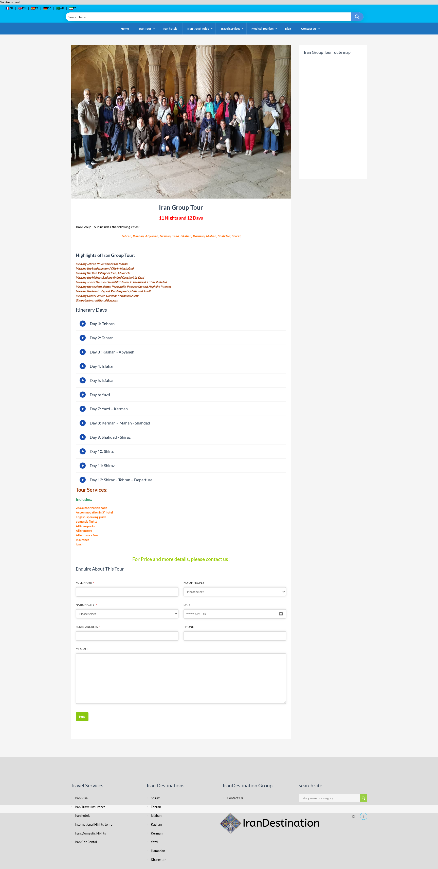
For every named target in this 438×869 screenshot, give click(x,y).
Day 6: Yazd (100, 394)
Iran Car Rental (86, 842)
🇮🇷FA (73, 8)
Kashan (156, 824)
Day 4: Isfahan (102, 366)
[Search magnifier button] (357, 16)
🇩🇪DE (47, 8)
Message (82, 648)
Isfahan (156, 815)
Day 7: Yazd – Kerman (109, 408)
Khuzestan (158, 860)
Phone (189, 626)
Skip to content (10, 2)
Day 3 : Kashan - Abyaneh (112, 351)
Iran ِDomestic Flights (90, 833)
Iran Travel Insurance (90, 807)
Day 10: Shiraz (102, 451)
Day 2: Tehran (102, 337)
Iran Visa (81, 798)
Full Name (85, 582)
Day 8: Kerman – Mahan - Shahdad (120, 422)
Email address (88, 626)
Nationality (86, 604)
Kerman (156, 833)
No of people (194, 582)
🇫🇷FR (9, 8)
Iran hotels (82, 815)
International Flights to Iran (94, 824)
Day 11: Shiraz (102, 465)
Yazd (154, 842)
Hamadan (158, 851)
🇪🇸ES (34, 8)
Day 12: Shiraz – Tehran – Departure (121, 479)
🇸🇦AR (60, 8)
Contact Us (235, 798)
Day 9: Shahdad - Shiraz (110, 437)
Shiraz (155, 798)
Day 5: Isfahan (102, 380)
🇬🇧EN (22, 8)
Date (187, 604)
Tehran (156, 807)
